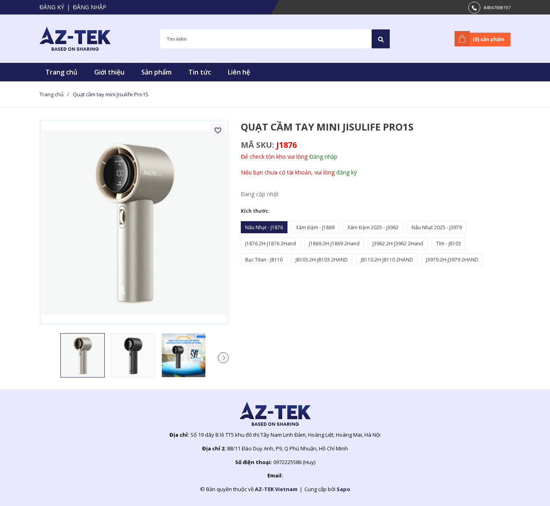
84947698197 (497, 7)
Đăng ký (51, 7)
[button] (223, 357)
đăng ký (346, 172)
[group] (134, 222)
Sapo (343, 489)
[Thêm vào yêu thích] (218, 131)
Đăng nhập (89, 7)
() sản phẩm (489, 39)
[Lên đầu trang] (524, 487)
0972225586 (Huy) (294, 462)
